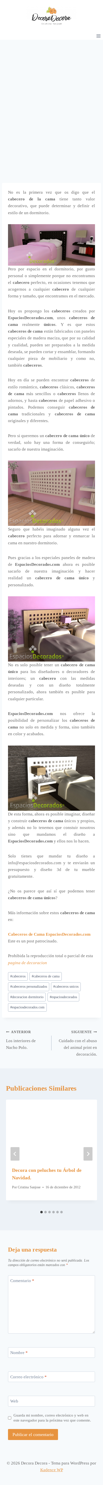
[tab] (41, 1212)
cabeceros (18, 976)
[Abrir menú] (98, 36)
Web (14, 1401)
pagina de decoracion (27, 962)
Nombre (19, 1352)
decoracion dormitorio (27, 997)
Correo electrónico (28, 1377)
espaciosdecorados (63, 997)
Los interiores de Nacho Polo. (21, 1040)
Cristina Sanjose (29, 1187)
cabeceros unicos (65, 986)
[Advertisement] (51, 93)
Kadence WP (51, 1470)
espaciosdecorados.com (27, 1007)
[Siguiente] (88, 1154)
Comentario (22, 1280)
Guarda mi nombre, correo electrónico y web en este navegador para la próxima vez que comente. (52, 1417)
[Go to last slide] (15, 1154)
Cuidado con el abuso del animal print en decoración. (78, 1043)
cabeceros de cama (46, 976)
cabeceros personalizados (28, 986)
